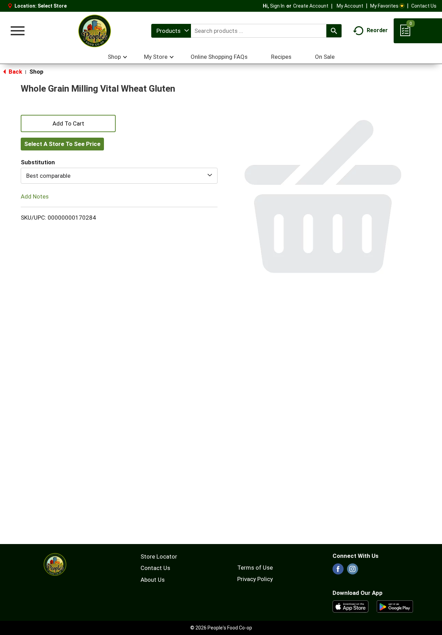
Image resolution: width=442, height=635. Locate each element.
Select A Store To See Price (62, 143)
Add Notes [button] (35, 196)
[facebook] (338, 571)
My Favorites (384, 6)
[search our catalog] (334, 30)
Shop (36, 71)
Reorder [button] (377, 30)
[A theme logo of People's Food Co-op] (94, 30)
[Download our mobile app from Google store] (395, 605)
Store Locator (159, 556)
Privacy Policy (255, 579)
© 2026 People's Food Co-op (221, 628)
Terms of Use (255, 567)
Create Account (310, 6)
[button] (68, 123)
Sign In (277, 6)
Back (14, 71)
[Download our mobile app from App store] (351, 605)
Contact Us (423, 6)
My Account (350, 6)
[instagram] (352, 571)
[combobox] (171, 31)
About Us (153, 579)
